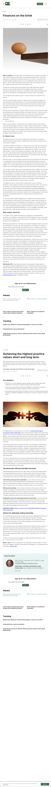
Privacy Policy (5, 784)
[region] (25, 784)
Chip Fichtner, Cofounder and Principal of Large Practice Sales (18, 369)
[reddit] (27, 24)
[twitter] (25, 24)
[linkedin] (23, 24)
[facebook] (21, 24)
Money (4, 11)
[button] (4, 4)
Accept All (45, 784)
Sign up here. (13, 546)
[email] (30, 24)
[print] (47, 24)
